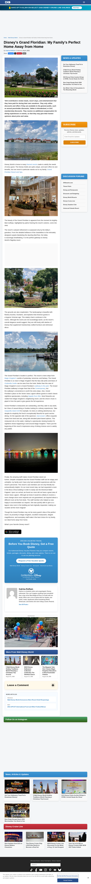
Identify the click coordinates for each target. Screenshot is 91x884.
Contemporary (40, 388)
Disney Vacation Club (69, 204)
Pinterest (19, 53)
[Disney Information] (8, 2)
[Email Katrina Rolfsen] (20, 608)
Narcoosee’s (41, 416)
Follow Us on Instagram (16, 719)
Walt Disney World (13, 37)
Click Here (76, 7)
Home (5, 37)
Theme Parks (67, 186)
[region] (45, 878)
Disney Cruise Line (69, 201)
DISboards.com (68, 182)
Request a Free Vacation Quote (31, 561)
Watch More (49, 620)
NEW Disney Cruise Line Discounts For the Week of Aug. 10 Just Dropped (55, 845)
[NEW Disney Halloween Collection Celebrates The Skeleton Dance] (31, 660)
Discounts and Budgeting (71, 193)
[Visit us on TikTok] (31, 869)
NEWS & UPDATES (72, 58)
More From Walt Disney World (20, 652)
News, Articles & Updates (17, 774)
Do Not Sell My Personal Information (67, 876)
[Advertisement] (31, 254)
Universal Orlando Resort (71, 208)
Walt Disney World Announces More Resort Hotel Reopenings (28, 699)
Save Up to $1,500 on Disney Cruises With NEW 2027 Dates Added (77, 845)
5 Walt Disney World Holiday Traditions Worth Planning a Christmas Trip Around (12, 670)
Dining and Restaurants (70, 190)
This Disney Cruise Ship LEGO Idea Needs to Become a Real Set (34, 845)
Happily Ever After (34, 396)
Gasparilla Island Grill (12, 411)
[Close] (88, 878)
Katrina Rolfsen (10, 50)
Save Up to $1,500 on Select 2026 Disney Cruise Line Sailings (41, 8)
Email (24, 53)
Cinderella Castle (11, 383)
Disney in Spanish (56, 860)
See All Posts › (24, 604)
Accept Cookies (67, 880)
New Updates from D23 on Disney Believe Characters (13, 845)
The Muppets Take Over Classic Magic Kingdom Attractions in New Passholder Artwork (49, 670)
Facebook (11, 53)
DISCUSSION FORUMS (73, 176)
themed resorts (32, 164)
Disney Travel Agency (46, 860)
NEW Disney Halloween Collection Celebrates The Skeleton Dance (29, 670)
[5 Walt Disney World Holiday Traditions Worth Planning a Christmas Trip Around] (13, 660)
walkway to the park (42, 386)
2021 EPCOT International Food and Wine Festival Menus (26, 706)
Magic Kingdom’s (11, 378)
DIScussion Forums (35, 860)
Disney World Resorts (70, 197)
